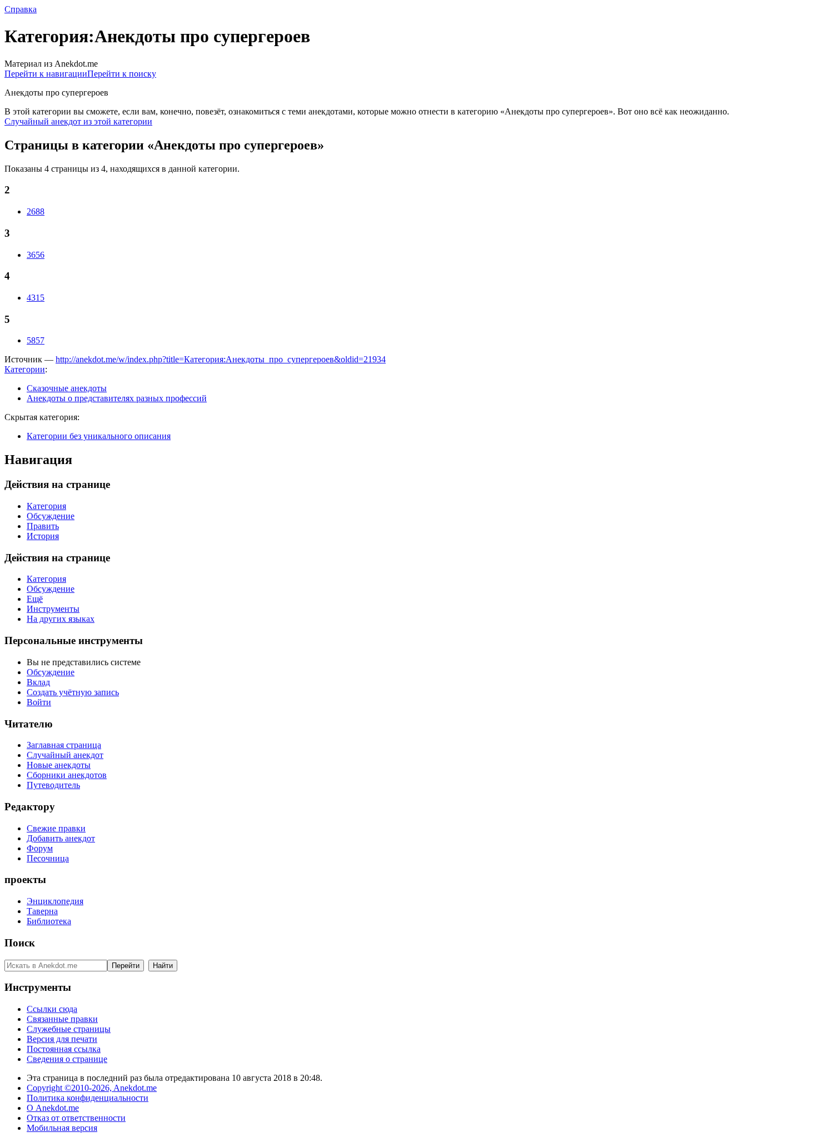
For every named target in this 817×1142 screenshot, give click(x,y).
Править (43, 526)
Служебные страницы (69, 1029)
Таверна (42, 911)
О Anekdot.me (53, 1108)
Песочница (48, 858)
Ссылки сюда (52, 1009)
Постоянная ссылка (64, 1049)
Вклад (38, 682)
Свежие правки (56, 828)
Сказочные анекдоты (67, 388)
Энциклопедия (55, 901)
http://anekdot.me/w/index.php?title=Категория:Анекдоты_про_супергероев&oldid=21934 (221, 359)
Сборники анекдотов (67, 775)
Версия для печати (62, 1039)
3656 (35, 255)
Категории (24, 369)
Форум (40, 848)
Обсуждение (50, 516)
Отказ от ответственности (76, 1118)
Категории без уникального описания (99, 436)
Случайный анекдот (65, 755)
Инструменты (53, 609)
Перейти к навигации (45, 73)
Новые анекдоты (59, 765)
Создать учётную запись (73, 692)
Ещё (35, 599)
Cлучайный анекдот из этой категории (78, 121)
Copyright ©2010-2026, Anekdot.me (92, 1088)
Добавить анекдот (61, 838)
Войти (39, 702)
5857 (35, 340)
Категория (46, 506)
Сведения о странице (67, 1059)
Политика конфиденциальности (87, 1098)
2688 (35, 211)
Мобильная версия (62, 1128)
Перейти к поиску (121, 73)
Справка (20, 9)
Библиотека (49, 921)
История (43, 536)
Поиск (19, 943)
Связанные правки (62, 1019)
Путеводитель (53, 785)
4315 (35, 297)
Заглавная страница (64, 745)
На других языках (60, 619)
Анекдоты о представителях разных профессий (117, 398)
